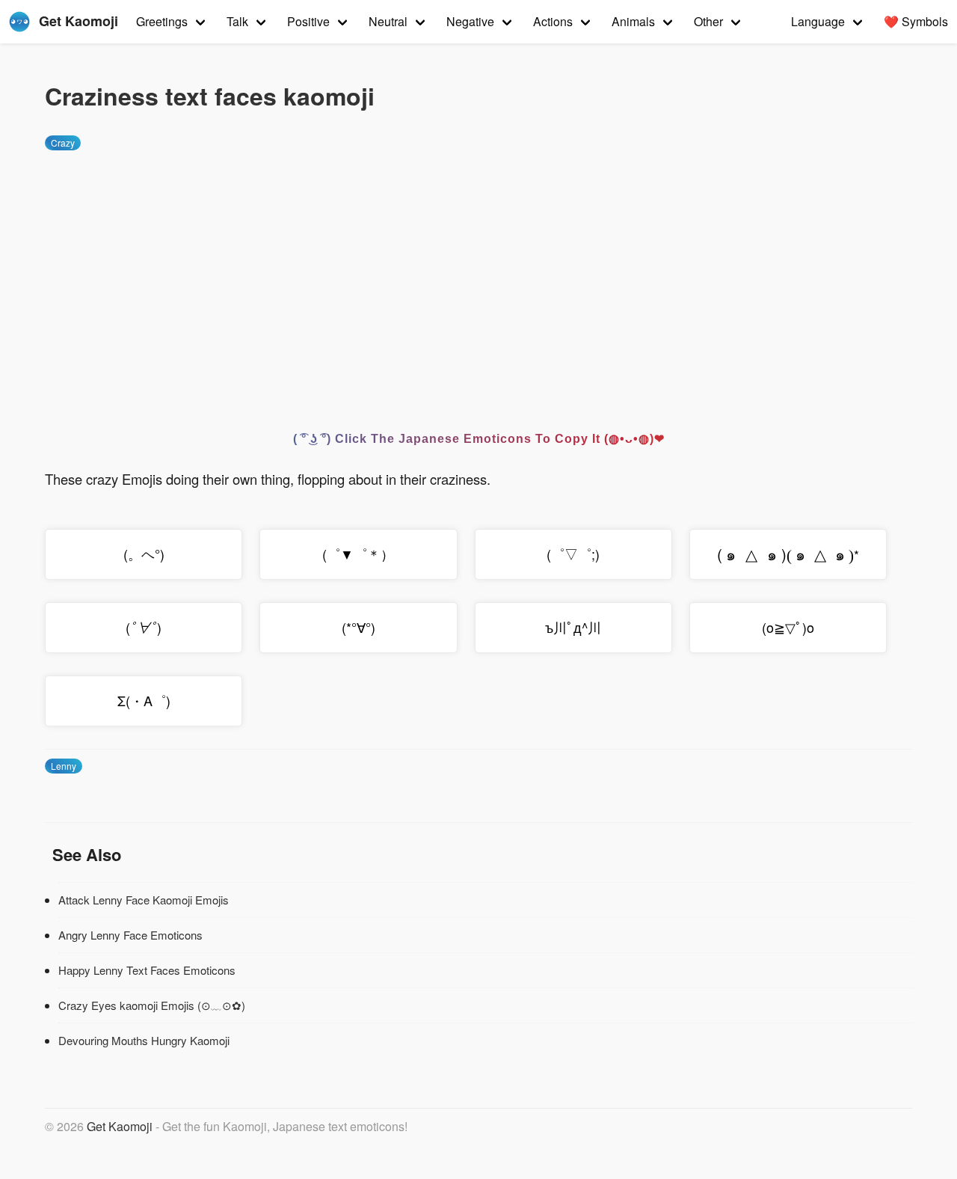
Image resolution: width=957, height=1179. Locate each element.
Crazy (63, 142)
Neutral (388, 21)
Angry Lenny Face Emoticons (130, 935)
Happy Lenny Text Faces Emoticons (147, 970)
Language (818, 21)
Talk (237, 21)
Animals (633, 21)
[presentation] (786, 553)
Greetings (162, 21)
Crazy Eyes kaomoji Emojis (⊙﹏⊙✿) (151, 1005)
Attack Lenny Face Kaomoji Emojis (143, 899)
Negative (470, 21)
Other (708, 21)
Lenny (63, 765)
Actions (553, 21)
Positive (308, 21)
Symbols (916, 21)
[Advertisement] (478, 277)
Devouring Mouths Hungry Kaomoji (144, 1040)
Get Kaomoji (120, 1126)
